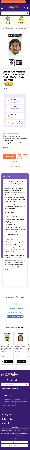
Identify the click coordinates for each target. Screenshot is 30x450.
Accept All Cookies (14, 446)
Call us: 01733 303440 (10, 406)
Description (7, 176)
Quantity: (5, 147)
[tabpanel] (11, 62)
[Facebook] (3, 379)
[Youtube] (16, 379)
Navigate (7, 415)
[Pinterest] (12, 379)
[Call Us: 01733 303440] (25, 7)
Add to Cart (9, 156)
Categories (8, 419)
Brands (7, 423)
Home (2, 28)
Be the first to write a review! (15, 316)
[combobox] (15, 13)
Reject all (14, 442)
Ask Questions (15, 167)
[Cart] (28, 7)
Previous (2, 20)
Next (27, 20)
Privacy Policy (19, 435)
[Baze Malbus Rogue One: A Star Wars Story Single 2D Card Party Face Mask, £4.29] (20, 337)
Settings (14, 438)
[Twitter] (7, 379)
